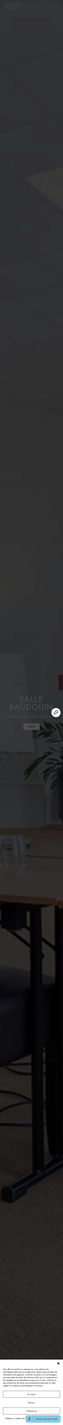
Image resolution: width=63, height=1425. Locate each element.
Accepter (31, 1394)
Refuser (31, 1402)
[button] (58, 1363)
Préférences (31, 1411)
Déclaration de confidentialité (44, 1418)
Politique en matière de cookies (18, 1418)
